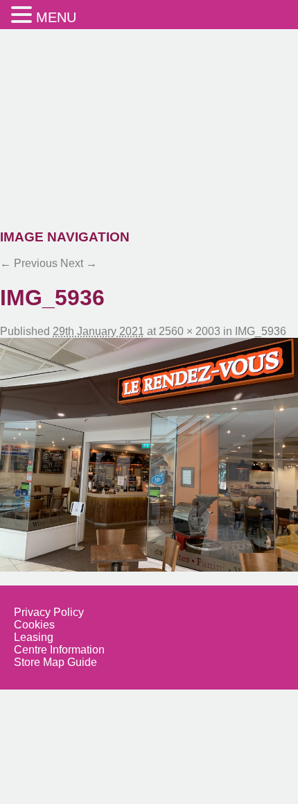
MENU (56, 17)
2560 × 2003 (189, 331)
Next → (78, 263)
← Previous (29, 263)
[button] (23, 14)
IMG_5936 (260, 331)
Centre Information (59, 650)
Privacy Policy (49, 612)
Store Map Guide (55, 662)
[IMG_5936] (149, 454)
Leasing (33, 637)
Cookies (34, 625)
